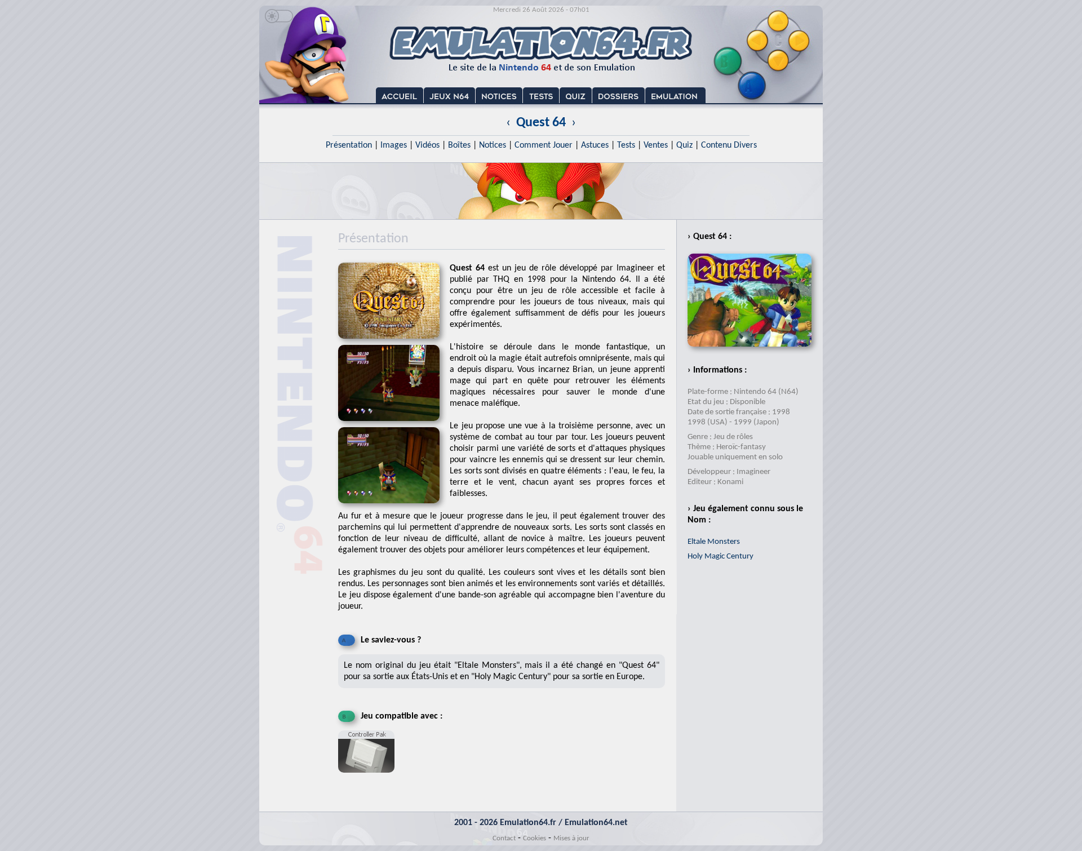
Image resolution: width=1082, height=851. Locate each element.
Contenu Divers (729, 145)
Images (393, 145)
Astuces (595, 145)
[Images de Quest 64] (394, 424)
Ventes (656, 145)
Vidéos (427, 145)
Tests (626, 145)
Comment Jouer (544, 145)
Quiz (684, 145)
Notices (492, 145)
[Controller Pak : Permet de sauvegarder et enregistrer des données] (369, 777)
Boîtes (459, 145)
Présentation (349, 145)
